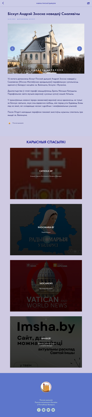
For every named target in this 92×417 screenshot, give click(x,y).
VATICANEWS (46, 283)
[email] (53, 411)
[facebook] (39, 411)
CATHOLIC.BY (46, 171)
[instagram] (43, 411)
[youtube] (48, 411)
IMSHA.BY (46, 338)
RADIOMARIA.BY (46, 227)
